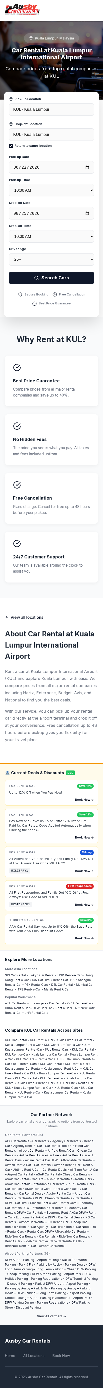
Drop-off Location (28, 124)
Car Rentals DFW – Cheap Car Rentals (45, 1198)
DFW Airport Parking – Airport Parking (32, 1260)
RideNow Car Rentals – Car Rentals (30, 1236)
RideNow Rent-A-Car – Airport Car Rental (34, 1246)
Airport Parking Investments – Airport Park (60, 1298)
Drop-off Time (20, 226)
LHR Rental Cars (36, 1013)
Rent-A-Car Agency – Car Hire (41, 1227)
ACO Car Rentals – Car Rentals (27, 1141)
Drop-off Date (19, 203)
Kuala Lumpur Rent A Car (23, 1045)
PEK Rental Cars (36, 984)
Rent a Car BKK (64, 980)
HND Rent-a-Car (70, 975)
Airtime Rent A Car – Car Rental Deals (40, 1169)
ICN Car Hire (41, 980)
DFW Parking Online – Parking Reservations (36, 1302)
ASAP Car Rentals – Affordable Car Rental (35, 1184)
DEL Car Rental (62, 984)
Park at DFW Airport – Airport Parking (61, 1283)
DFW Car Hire (42, 1008)
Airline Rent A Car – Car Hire (39, 1155)
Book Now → (84, 800)
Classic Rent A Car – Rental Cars (53, 1203)
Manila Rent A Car (57, 989)
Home (10, 1355)
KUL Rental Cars (57, 1049)
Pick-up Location (27, 99)
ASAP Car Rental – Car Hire (24, 1179)
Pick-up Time (19, 180)
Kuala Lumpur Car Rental (74, 1040)
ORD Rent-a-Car (79, 1003)
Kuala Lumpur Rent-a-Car (23, 1049)
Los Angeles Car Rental (47, 1003)
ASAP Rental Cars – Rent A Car (47, 1189)
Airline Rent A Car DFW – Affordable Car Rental (58, 1160)
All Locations (33, 1355)
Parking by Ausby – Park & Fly (26, 1288)
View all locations (26, 617)
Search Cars (55, 277)
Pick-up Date (19, 157)
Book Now (61, 1355)
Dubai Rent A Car (17, 1008)
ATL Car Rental (15, 1003)
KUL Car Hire (53, 1045)
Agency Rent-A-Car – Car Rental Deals (41, 1146)
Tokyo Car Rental (41, 975)
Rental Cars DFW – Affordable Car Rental (56, 1231)
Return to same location (33, 145)
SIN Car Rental (15, 975)
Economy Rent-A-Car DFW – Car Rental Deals (49, 1217)
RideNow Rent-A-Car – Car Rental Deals (53, 1241)
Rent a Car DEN (67, 1008)
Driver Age (17, 249)
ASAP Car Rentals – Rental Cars (69, 1179)
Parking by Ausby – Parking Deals (60, 1264)
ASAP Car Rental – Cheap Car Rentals (63, 1174)
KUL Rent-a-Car (41, 1040)
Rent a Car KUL (77, 1045)
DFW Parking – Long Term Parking (41, 1293)
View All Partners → (51, 1316)
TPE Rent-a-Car (29, 989)
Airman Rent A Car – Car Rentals (28, 1165)
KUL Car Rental (16, 1040)
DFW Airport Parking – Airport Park (56, 1274)
